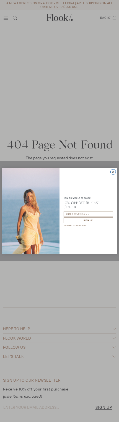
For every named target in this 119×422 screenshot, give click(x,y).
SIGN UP (88, 220)
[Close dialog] (113, 171)
